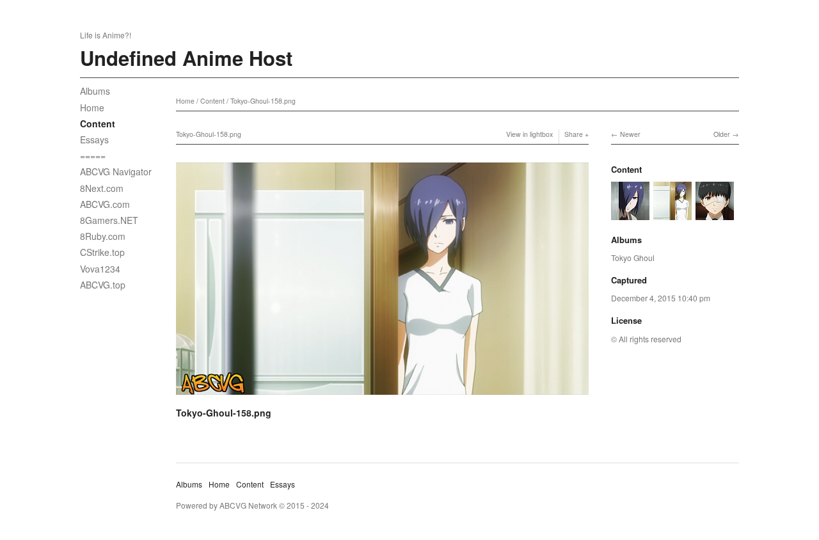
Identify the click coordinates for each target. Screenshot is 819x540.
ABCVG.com (105, 204)
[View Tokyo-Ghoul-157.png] (715, 213)
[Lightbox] (382, 396)
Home (92, 107)
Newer (630, 134)
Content (97, 123)
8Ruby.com (102, 236)
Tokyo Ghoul (633, 257)
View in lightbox (529, 134)
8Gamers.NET (109, 220)
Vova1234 (100, 268)
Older (721, 134)
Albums (95, 90)
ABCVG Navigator (116, 171)
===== (93, 155)
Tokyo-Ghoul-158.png (263, 101)
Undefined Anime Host (186, 58)
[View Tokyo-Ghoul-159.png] (630, 213)
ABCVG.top (102, 284)
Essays (94, 139)
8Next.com (101, 188)
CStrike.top (102, 252)
